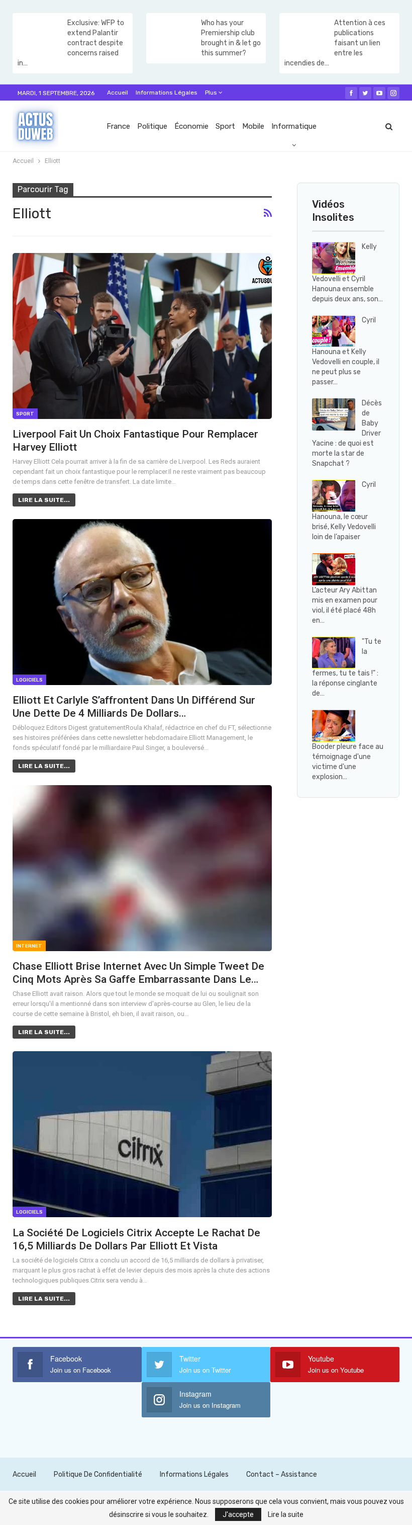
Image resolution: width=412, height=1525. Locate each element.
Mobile (253, 126)
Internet (29, 946)
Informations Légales (166, 92)
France (118, 126)
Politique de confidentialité (98, 1474)
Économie (191, 126)
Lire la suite (285, 1514)
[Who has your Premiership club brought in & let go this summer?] (172, 34)
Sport (225, 126)
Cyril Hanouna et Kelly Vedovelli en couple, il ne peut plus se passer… (345, 351)
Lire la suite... (44, 499)
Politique (152, 126)
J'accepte (238, 1514)
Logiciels (29, 680)
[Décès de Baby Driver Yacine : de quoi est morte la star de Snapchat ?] (333, 414)
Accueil (117, 92)
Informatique (294, 126)
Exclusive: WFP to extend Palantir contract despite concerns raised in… (71, 43)
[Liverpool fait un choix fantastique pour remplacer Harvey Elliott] (142, 336)
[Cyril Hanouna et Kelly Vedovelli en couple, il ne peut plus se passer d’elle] (333, 331)
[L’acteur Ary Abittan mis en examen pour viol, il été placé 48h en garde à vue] (333, 569)
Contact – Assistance (281, 1474)
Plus (212, 92)
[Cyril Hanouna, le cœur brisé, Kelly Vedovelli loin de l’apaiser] (333, 496)
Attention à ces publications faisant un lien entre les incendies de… (334, 43)
